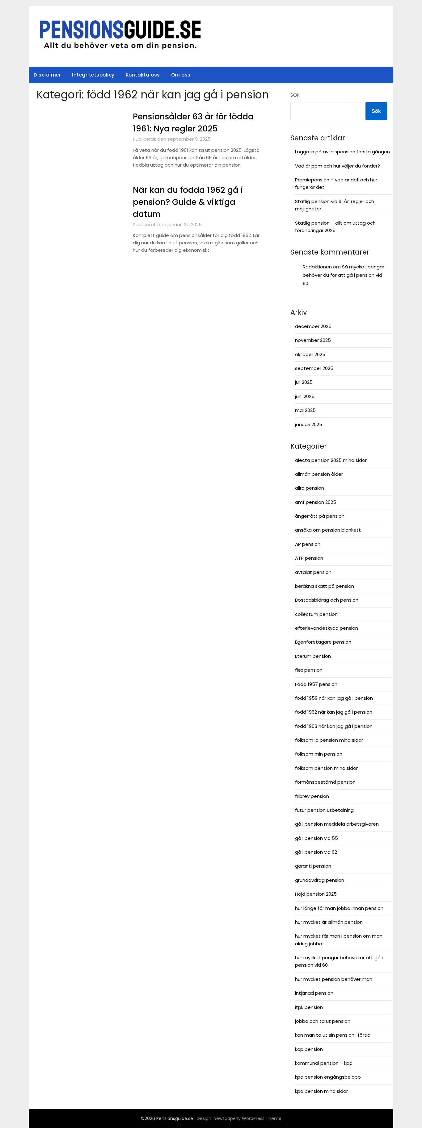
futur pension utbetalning (324, 810)
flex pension (309, 670)
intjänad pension (314, 993)
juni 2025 (304, 396)
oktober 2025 (310, 354)
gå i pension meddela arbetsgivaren (337, 824)
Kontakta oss (143, 75)
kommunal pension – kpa (323, 1063)
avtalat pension (313, 572)
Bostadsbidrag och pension (326, 600)
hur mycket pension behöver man (333, 979)
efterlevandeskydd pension (326, 628)
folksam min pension (318, 754)
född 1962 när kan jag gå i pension (333, 712)
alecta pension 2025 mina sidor (331, 460)
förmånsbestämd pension (325, 782)
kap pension (309, 1049)
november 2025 (313, 340)
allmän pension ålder (319, 474)
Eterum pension (313, 656)
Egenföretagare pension (323, 642)
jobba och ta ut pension (322, 1021)
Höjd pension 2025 (316, 894)
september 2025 (314, 368)
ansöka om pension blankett (328, 530)
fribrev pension (312, 796)
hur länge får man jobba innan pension (339, 908)
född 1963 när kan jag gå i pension (334, 726)
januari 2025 (308, 424)
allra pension (309, 488)
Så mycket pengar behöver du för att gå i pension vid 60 (343, 275)
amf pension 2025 (315, 502)
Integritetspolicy (93, 75)
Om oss (181, 75)
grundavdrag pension (319, 880)
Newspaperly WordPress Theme (247, 1118)
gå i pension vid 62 (316, 852)
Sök (295, 95)
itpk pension (309, 1007)
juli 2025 (304, 382)
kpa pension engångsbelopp (328, 1077)
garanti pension (313, 866)
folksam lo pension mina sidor (329, 740)
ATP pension (309, 558)
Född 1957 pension (316, 684)
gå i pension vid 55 (316, 838)
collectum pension (316, 614)
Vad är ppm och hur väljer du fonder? (337, 166)
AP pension (307, 544)
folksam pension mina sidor (326, 768)
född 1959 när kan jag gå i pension (334, 698)
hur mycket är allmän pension (329, 922)
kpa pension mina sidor (321, 1091)
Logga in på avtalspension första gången (342, 151)
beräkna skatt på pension (324, 586)
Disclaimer (47, 75)
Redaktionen (317, 266)
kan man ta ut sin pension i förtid (332, 1035)
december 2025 (313, 326)
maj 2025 (305, 410)
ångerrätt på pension (319, 516)
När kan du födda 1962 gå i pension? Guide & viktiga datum (188, 202)
